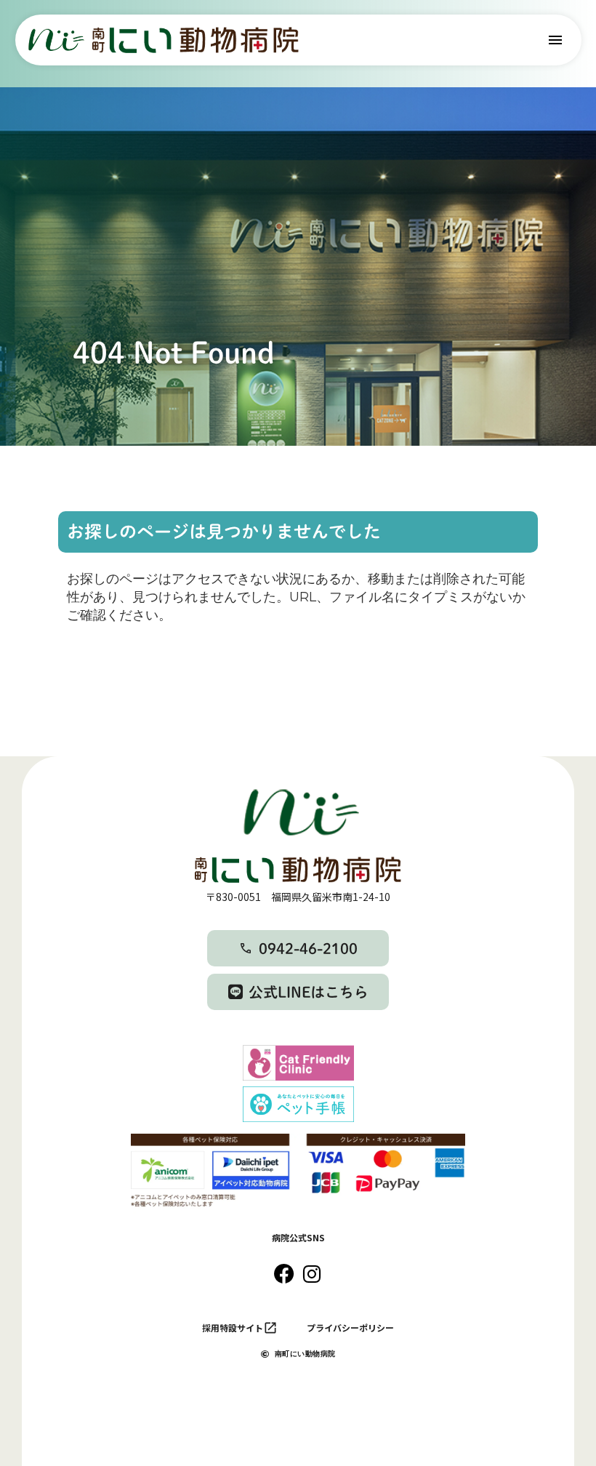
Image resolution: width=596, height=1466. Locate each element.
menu (555, 40)
